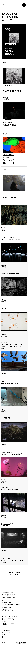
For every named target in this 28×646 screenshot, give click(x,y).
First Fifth (6, 525)
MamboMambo (23, 643)
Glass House (9, 52)
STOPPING (9, 125)
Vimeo (5, 635)
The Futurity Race (9, 383)
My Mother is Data (9, 490)
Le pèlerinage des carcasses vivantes (10, 239)
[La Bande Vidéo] (4, 5)
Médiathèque (7, 630)
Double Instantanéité (11, 454)
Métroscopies (7, 419)
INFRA (3, 309)
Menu (24, 4)
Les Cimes (10, 197)
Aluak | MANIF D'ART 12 (11, 273)
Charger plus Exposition (14, 574)
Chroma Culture (9, 161)
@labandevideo (7, 632)
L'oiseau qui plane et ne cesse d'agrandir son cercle (12, 346)
